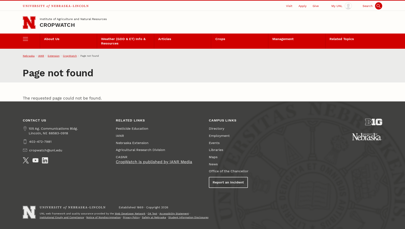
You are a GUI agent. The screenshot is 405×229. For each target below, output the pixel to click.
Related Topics (341, 39)
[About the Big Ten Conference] (373, 122)
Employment (219, 136)
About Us (51, 39)
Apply (302, 6)
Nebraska (29, 55)
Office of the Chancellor (228, 171)
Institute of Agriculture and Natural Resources (73, 19)
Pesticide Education (132, 129)
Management (283, 39)
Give (316, 6)
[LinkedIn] (45, 160)
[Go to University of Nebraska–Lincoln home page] (29, 22)
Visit (289, 6)
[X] (26, 160)
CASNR (121, 157)
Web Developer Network (130, 213)
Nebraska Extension (132, 143)
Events (214, 143)
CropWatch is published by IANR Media (154, 161)
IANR (41, 55)
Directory (216, 129)
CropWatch (57, 25)
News (213, 164)
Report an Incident (228, 182)
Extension (53, 55)
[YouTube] (35, 160)
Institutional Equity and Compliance (62, 217)
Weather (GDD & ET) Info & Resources (123, 41)
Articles (164, 39)
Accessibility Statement (174, 213)
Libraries (216, 150)
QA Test (152, 213)
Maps (213, 157)
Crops (220, 39)
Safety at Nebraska (154, 217)
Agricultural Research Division (140, 150)
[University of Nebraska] (367, 136)
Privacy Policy (131, 217)
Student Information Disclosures (188, 217)
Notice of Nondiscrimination (103, 217)
